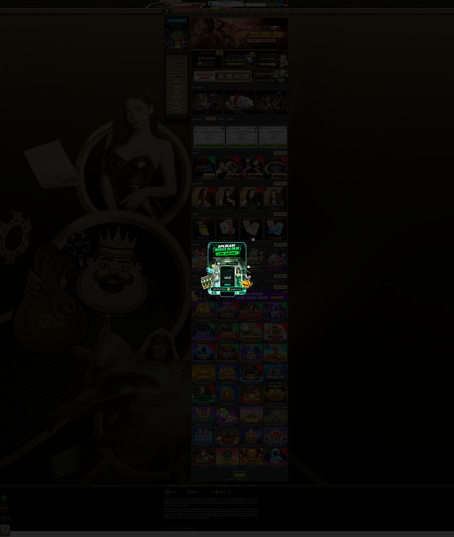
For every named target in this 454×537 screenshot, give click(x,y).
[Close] (253, 240)
